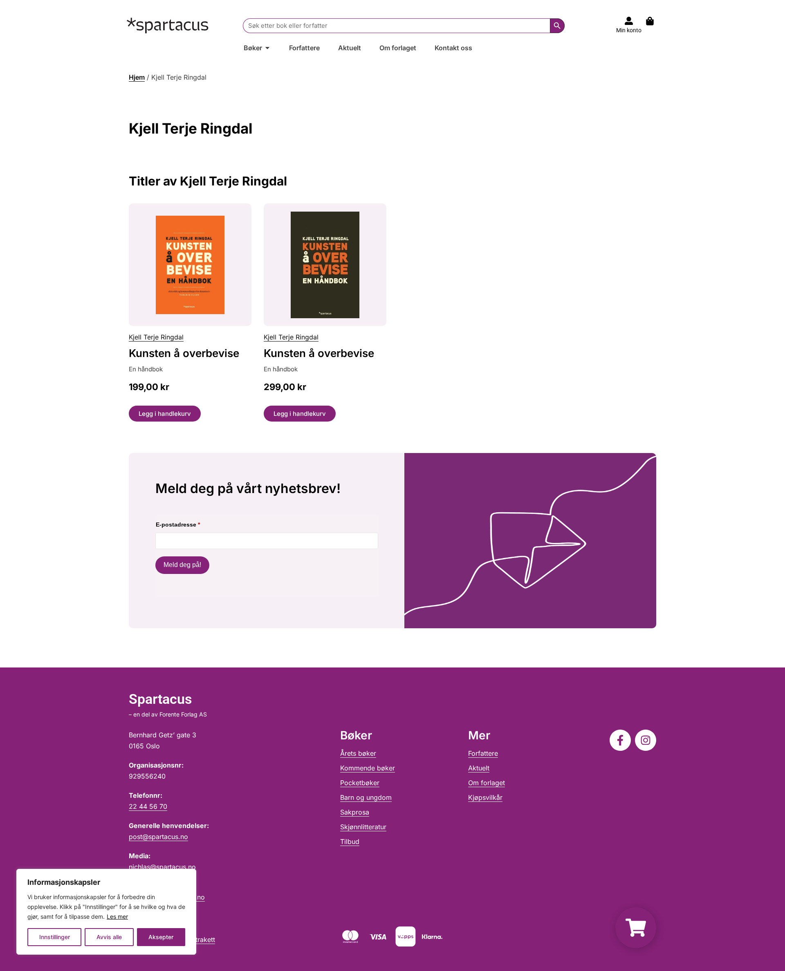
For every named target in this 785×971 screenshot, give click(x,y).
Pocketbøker (359, 783)
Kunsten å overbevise (184, 353)
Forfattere (483, 753)
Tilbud (349, 841)
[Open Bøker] (267, 48)
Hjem (137, 77)
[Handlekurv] (654, 21)
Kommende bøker (367, 768)
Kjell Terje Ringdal (156, 337)
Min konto (628, 30)
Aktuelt (478, 768)
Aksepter (160, 936)
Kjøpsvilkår (485, 797)
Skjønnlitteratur (363, 827)
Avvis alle (109, 936)
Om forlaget (486, 783)
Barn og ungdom (366, 797)
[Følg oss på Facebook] (620, 740)
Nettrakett (200, 939)
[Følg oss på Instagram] (645, 740)
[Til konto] (629, 21)
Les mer (117, 916)
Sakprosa (354, 812)
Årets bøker (358, 753)
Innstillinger (54, 936)
